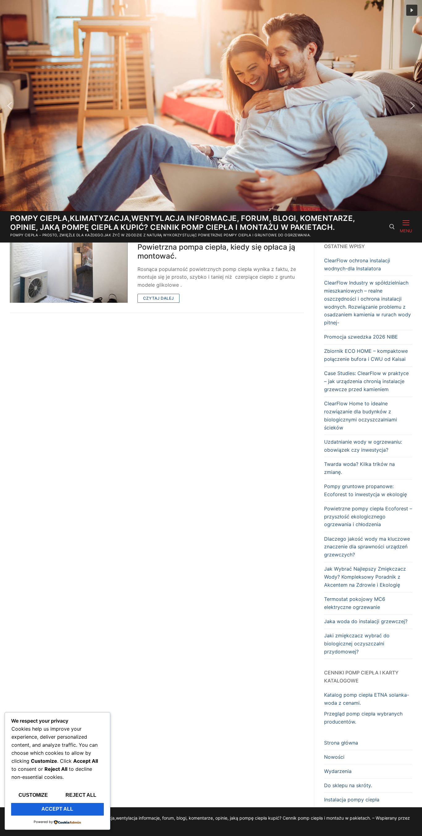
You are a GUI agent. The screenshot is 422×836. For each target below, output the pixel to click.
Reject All (80, 795)
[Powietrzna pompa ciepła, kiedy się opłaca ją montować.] (69, 273)
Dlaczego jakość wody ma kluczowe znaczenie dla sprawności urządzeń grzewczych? (367, 547)
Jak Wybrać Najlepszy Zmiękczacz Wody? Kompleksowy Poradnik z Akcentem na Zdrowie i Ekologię (365, 577)
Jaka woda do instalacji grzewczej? (365, 621)
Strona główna (341, 743)
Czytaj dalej (158, 298)
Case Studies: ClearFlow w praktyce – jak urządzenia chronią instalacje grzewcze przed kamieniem (366, 381)
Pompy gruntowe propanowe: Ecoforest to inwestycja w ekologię (365, 490)
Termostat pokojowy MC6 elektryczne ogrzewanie (354, 603)
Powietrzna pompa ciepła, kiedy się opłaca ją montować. (216, 251)
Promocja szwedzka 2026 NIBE (361, 337)
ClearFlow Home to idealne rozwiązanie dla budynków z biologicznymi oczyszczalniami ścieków (360, 415)
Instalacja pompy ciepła (351, 799)
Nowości (334, 757)
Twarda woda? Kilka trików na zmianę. (359, 468)
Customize (33, 795)
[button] (411, 10)
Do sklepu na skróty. (348, 785)
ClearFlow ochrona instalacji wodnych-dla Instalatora (357, 264)
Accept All (57, 809)
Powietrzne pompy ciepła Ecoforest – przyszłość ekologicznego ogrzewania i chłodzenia (368, 516)
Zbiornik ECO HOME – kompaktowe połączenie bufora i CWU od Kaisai (366, 355)
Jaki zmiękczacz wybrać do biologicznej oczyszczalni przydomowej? (357, 643)
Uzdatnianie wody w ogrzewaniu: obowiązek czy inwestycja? (363, 446)
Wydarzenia (338, 771)
